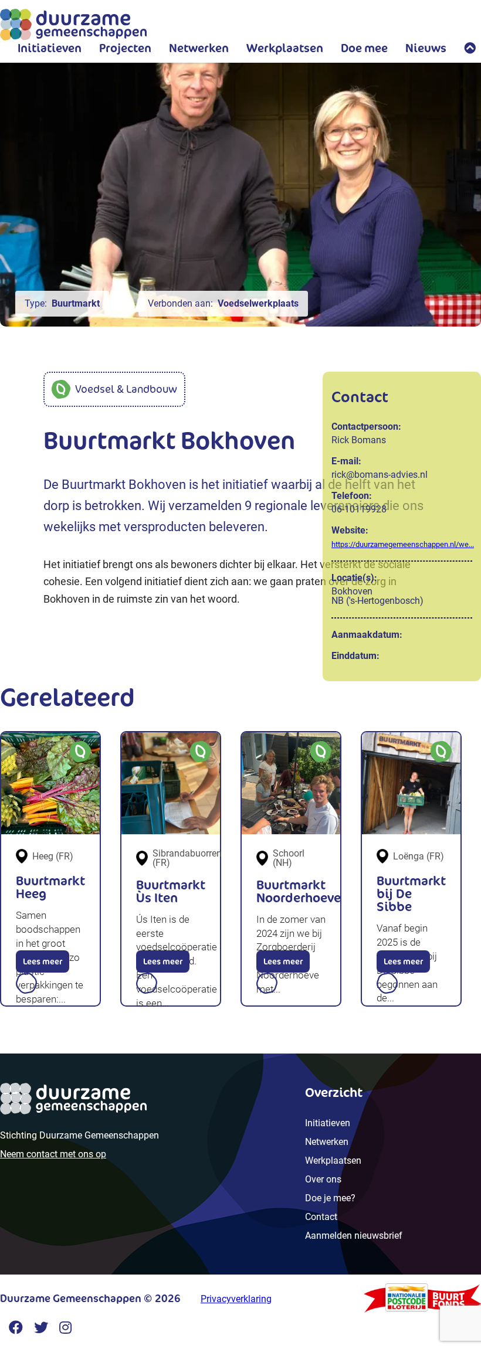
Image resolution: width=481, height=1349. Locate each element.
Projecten (125, 48)
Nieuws (425, 48)
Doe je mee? (330, 1198)
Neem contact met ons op (53, 1154)
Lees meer (42, 961)
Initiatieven (50, 48)
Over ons (323, 1179)
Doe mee (364, 48)
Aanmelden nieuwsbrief (353, 1235)
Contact (321, 1216)
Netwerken (199, 48)
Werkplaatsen (284, 48)
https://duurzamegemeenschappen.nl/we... (402, 544)
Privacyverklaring (236, 1298)
